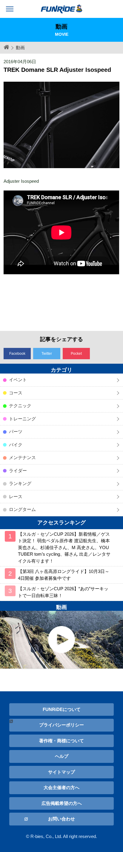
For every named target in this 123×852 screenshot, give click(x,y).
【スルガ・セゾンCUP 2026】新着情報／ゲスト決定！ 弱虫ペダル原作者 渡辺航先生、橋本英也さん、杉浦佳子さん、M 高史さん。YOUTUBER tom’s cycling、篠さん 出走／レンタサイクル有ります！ (64, 547)
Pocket (76, 353)
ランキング (20, 483)
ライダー (18, 470)
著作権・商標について (61, 740)
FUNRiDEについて (62, 709)
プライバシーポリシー (61, 724)
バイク (15, 444)
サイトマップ (61, 771)
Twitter (46, 353)
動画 (20, 47)
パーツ (15, 431)
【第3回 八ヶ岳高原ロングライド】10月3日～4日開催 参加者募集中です (63, 575)
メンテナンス (22, 457)
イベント (18, 379)
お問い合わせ (61, 818)
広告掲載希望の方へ (61, 803)
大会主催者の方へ (61, 787)
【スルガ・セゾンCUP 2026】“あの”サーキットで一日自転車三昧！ (63, 592)
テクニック (20, 405)
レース (15, 496)
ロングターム (22, 509)
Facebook (17, 353)
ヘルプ (61, 756)
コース (15, 392)
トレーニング (22, 418)
